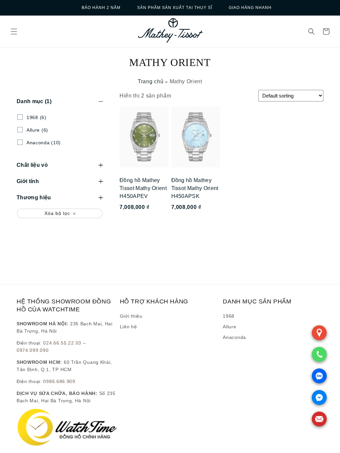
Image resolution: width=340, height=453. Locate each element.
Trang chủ (150, 81)
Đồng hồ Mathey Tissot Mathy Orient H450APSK (194, 188)
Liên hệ (128, 326)
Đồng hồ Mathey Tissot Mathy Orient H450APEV (143, 188)
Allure (229, 326)
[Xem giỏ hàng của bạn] (326, 31)
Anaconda (234, 337)
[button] (14, 31)
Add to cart (144, 225)
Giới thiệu (131, 316)
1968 (228, 316)
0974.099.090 (32, 350)
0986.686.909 (59, 381)
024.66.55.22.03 (62, 343)
